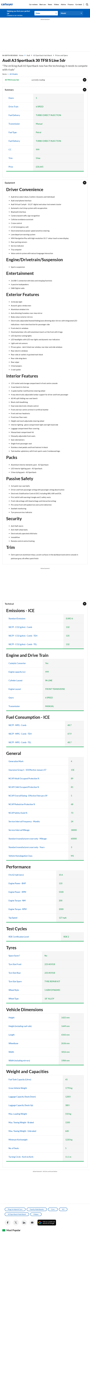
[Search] (87, 4)
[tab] (45, 90)
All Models (14, 74)
